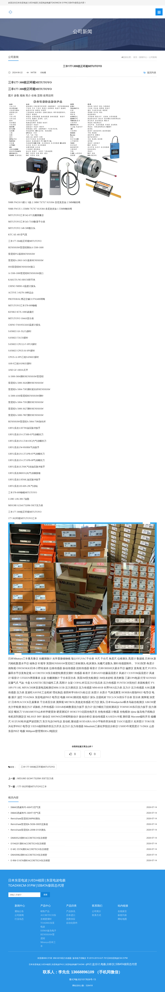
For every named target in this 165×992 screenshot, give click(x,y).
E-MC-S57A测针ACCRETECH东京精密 (30, 849)
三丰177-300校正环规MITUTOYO (38, 766)
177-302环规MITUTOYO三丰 (27, 786)
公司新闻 (153, 57)
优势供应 (70, 919)
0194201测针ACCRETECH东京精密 (28, 843)
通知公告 (19, 911)
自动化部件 (72, 923)
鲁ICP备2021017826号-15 (82, 979)
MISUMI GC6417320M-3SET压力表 (30, 778)
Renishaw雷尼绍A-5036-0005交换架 (29, 824)
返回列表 (151, 72)
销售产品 (44, 911)
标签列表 (122, 915)
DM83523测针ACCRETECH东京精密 (29, 837)
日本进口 (70, 915)
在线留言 (122, 911)
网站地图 (122, 919)
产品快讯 (70, 911)
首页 (135, 57)
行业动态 (19, 919)
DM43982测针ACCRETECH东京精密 (29, 854)
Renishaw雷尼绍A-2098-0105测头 (28, 829)
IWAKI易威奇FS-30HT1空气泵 (26, 812)
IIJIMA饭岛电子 (48, 930)
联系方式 (96, 915)
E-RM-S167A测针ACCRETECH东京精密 (30, 860)
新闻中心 (143, 57)
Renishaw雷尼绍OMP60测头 (25, 818)
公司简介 (96, 911)
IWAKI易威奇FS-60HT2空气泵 (26, 807)
